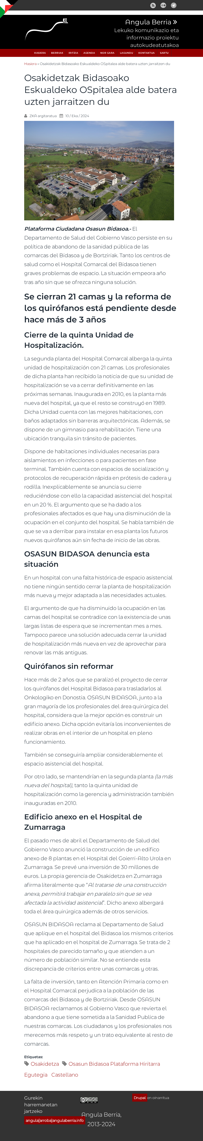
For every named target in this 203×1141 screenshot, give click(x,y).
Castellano (64, 1074)
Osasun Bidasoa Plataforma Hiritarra (114, 1063)
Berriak (57, 52)
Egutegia (35, 1074)
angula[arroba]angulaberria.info (55, 1120)
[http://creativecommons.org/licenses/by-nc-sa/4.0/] (89, 1099)
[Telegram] (174, 5)
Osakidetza (45, 1063)
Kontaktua (146, 52)
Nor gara (107, 52)
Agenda (89, 52)
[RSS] (153, 5)
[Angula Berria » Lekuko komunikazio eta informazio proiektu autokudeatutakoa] (46, 30)
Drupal (140, 1097)
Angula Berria (148, 22)
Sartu (164, 52)
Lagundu (126, 52)
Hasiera (40, 52)
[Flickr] (163, 5)
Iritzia (73, 52)
